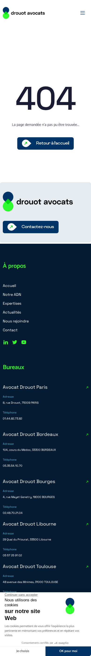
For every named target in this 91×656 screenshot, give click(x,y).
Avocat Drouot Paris (25, 387)
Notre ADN (12, 294)
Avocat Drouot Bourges (29, 481)
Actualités (12, 312)
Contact (10, 330)
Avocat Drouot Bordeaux (30, 434)
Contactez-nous (37, 227)
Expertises (12, 303)
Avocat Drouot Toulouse (29, 566)
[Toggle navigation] (82, 13)
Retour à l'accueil (52, 143)
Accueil (9, 285)
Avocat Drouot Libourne (29, 524)
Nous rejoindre (16, 321)
